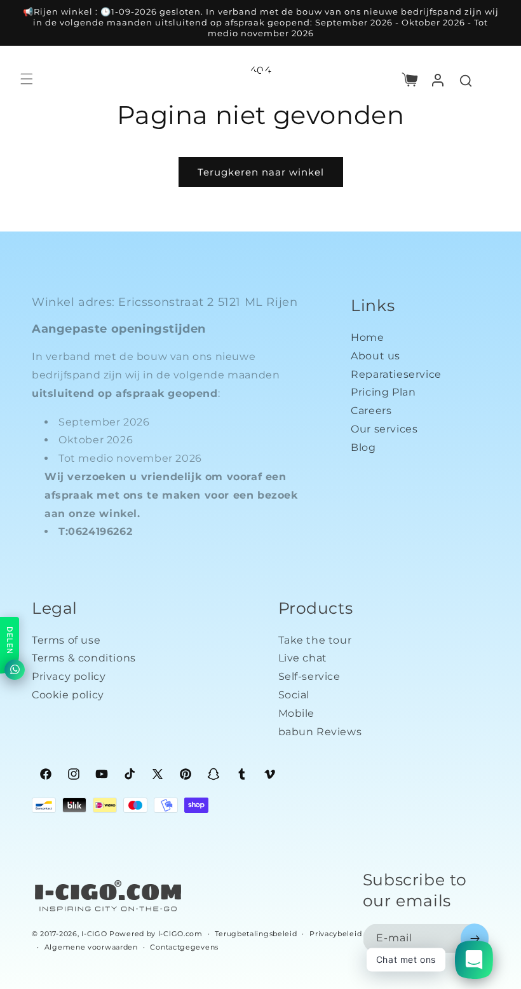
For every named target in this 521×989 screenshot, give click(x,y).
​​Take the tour (315, 640)
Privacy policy (68, 676)
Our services (384, 429)
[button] (410, 79)
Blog (363, 447)
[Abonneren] (475, 938)
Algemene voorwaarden (91, 947)
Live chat (302, 658)
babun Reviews (320, 732)
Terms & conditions (84, 658)
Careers (371, 411)
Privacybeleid (335, 933)
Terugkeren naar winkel (261, 172)
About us (375, 356)
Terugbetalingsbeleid (256, 933)
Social (294, 695)
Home (367, 337)
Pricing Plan (383, 392)
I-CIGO (94, 933)
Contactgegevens (184, 947)
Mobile (296, 713)
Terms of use (66, 640)
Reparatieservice (396, 374)
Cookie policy (68, 695)
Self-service (309, 676)
